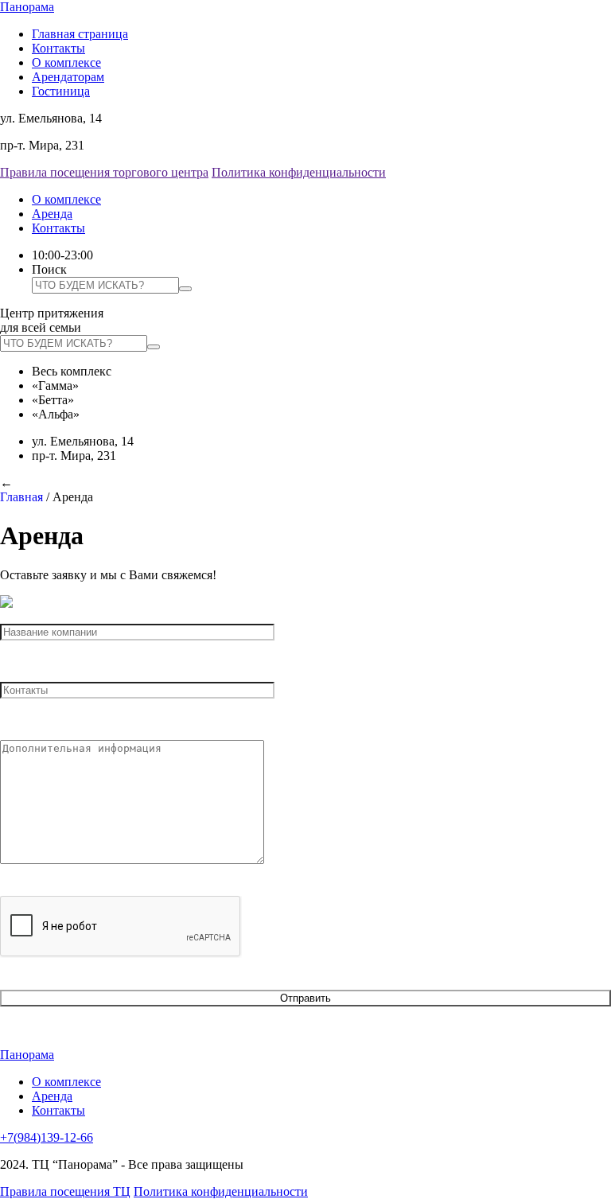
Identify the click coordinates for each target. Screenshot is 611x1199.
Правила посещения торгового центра (104, 172)
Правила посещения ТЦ (65, 1191)
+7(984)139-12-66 (46, 1137)
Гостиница (61, 91)
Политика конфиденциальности (299, 172)
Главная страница (80, 34)
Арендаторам (68, 77)
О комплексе (66, 62)
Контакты (58, 48)
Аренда (52, 213)
